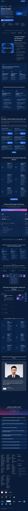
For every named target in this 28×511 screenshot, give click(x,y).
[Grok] (24, 461)
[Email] (19, 465)
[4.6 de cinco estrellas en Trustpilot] (2, 6)
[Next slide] (26, 224)
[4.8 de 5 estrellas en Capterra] (10, 6)
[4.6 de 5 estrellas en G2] (6, 6)
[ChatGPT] (18, 461)
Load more (14, 152)
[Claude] (22, 461)
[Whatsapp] (18, 465)
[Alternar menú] (26, 1)
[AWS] (2, 492)
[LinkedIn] (18, 456)
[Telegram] (21, 465)
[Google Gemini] (21, 461)
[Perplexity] (19, 461)
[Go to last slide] (13, 401)
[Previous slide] (1, 224)
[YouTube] (19, 456)
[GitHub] (21, 456)
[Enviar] (26, 126)
